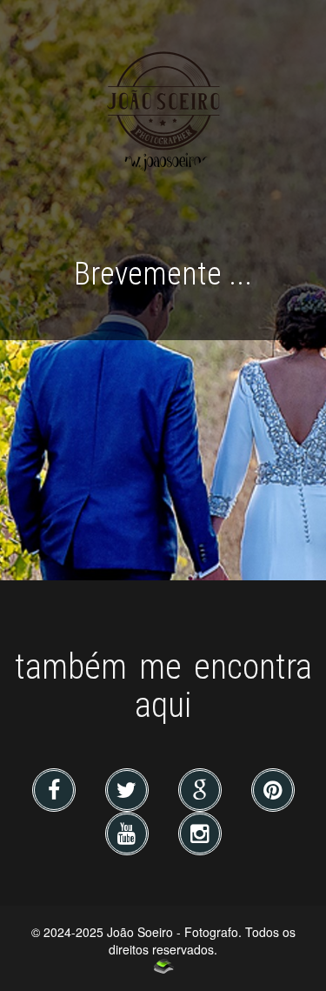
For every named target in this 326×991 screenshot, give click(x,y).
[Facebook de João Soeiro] (55, 792)
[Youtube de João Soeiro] (128, 836)
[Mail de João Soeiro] (201, 792)
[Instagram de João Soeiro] (200, 836)
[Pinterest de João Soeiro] (273, 792)
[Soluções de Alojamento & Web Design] (163, 966)
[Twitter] (128, 792)
